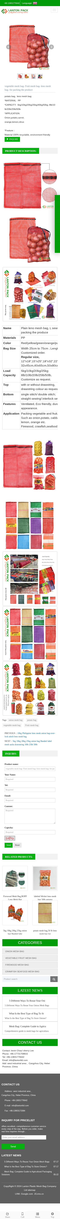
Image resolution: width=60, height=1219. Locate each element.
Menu (37, 1217)
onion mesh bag (15, 720)
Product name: (12, 764)
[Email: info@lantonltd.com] (57, 244)
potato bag (31, 720)
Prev (8, 47)
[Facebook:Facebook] (57, 198)
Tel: (6, 785)
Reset (17, 845)
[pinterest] (57, 215)
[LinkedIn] (57, 209)
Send (8, 845)
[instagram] (57, 221)
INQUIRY (13, 139)
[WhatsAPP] (57, 238)
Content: (9, 806)
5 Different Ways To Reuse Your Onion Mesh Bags (27, 1162)
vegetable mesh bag (12, 725)
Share (7, 1217)
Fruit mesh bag (31, 725)
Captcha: (9, 828)
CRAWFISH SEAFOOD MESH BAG (22, 971)
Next (51, 47)
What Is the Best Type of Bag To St (26, 1013)
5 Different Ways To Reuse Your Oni (27, 1000)
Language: (27, 3)
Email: (8, 796)
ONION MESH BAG (14, 951)
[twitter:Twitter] (57, 203)
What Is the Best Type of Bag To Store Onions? (25, 1166)
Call (22, 1217)
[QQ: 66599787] (57, 250)
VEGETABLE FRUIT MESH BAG (21, 958)
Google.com (27, 1194)
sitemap (31, 1190)
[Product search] (54, 979)
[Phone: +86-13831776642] (57, 232)
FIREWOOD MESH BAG (17, 965)
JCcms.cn (39, 1194)
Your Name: (10, 775)
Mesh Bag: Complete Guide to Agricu (27, 1026)
